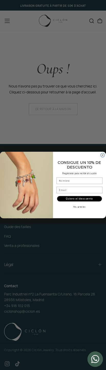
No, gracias (79, 207)
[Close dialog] (103, 155)
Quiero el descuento (79, 198)
